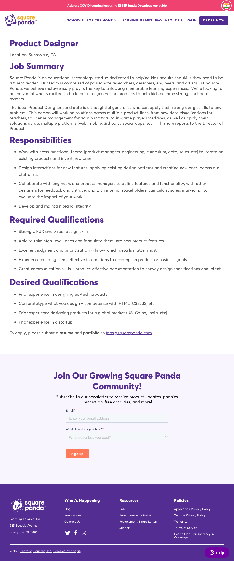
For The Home (100, 21)
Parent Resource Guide (135, 516)
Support (124, 528)
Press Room (72, 516)
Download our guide (152, 5)
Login (191, 21)
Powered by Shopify (67, 552)
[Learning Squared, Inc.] (21, 21)
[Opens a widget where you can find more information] (216, 553)
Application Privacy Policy (192, 510)
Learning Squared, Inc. (36, 552)
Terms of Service (185, 528)
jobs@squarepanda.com (129, 333)
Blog (67, 510)
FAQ (158, 21)
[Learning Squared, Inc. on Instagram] (84, 534)
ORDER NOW (214, 21)
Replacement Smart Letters (138, 522)
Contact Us (72, 522)
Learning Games (136, 21)
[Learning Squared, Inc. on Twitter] (67, 534)
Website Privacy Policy (189, 516)
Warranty (180, 522)
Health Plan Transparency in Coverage (194, 536)
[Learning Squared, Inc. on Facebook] (76, 534)
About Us (174, 21)
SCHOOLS (75, 21)
